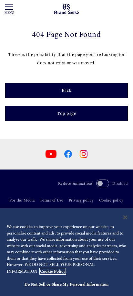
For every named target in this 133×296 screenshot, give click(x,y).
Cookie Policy (52, 271)
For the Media (22, 200)
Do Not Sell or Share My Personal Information (67, 284)
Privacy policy (81, 200)
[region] (66, 252)
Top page (66, 113)
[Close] (125, 217)
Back (67, 90)
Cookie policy (111, 200)
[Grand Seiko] (66, 8)
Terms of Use (51, 200)
